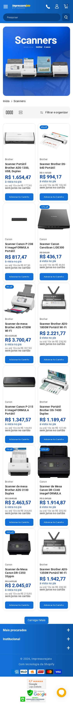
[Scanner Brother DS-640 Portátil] (54, 139)
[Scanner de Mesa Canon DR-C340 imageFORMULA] (54, 462)
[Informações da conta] (57, 6)
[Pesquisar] (66, 17)
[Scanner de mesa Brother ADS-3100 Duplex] (19, 462)
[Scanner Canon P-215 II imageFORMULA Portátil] (19, 382)
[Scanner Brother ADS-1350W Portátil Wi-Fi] (54, 545)
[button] (5, 6)
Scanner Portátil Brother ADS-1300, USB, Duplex (17, 167)
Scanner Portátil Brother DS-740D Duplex (51, 410)
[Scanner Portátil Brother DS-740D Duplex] (54, 382)
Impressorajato (42, 658)
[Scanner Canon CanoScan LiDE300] (54, 219)
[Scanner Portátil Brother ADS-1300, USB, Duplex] (19, 139)
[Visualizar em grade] (9, 112)
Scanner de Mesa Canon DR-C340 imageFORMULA (51, 490)
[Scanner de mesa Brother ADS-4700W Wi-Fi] (19, 299)
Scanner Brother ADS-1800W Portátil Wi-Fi (54, 325)
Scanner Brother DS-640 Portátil (53, 165)
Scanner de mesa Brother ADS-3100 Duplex (16, 490)
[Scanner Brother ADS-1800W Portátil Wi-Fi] (54, 299)
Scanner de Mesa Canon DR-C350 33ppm (16, 573)
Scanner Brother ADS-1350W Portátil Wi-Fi (54, 571)
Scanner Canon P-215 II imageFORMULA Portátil (19, 410)
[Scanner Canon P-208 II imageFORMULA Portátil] (19, 219)
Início (6, 101)
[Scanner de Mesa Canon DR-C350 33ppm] (19, 545)
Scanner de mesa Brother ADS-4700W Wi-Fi (18, 327)
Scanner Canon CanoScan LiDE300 (52, 245)
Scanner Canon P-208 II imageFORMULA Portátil (19, 247)
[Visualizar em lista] (20, 112)
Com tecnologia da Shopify (37, 664)
